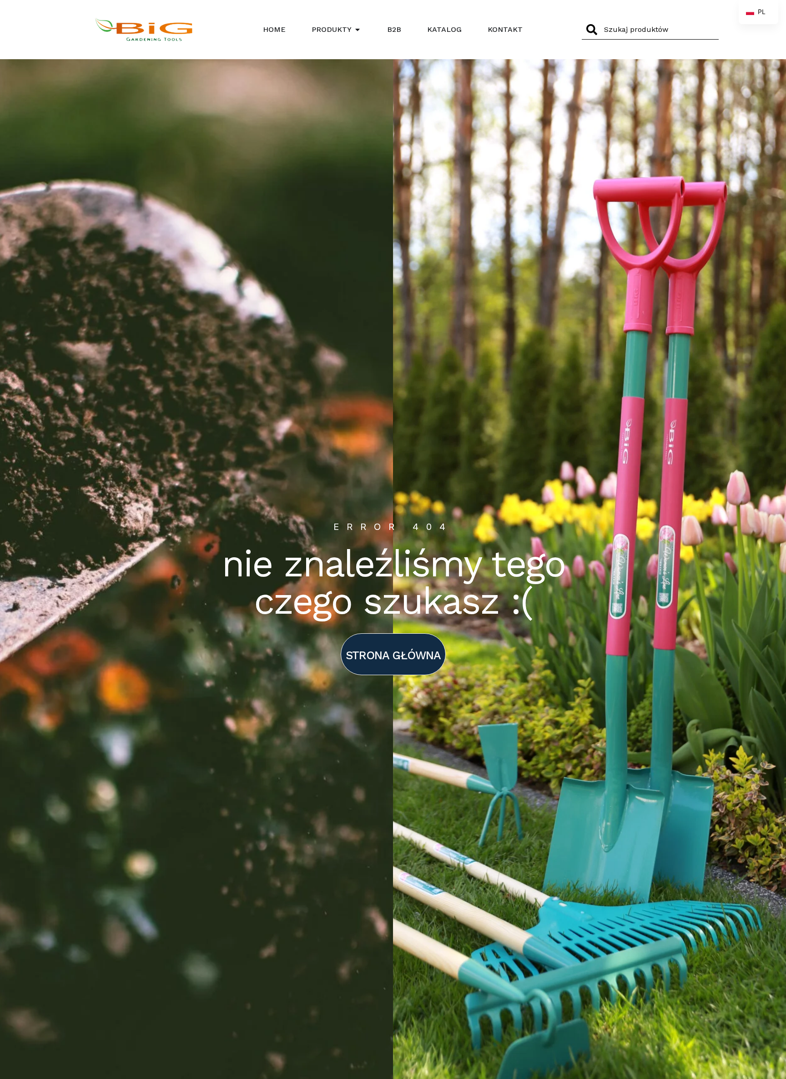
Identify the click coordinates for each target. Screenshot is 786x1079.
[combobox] (650, 30)
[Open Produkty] (357, 29)
